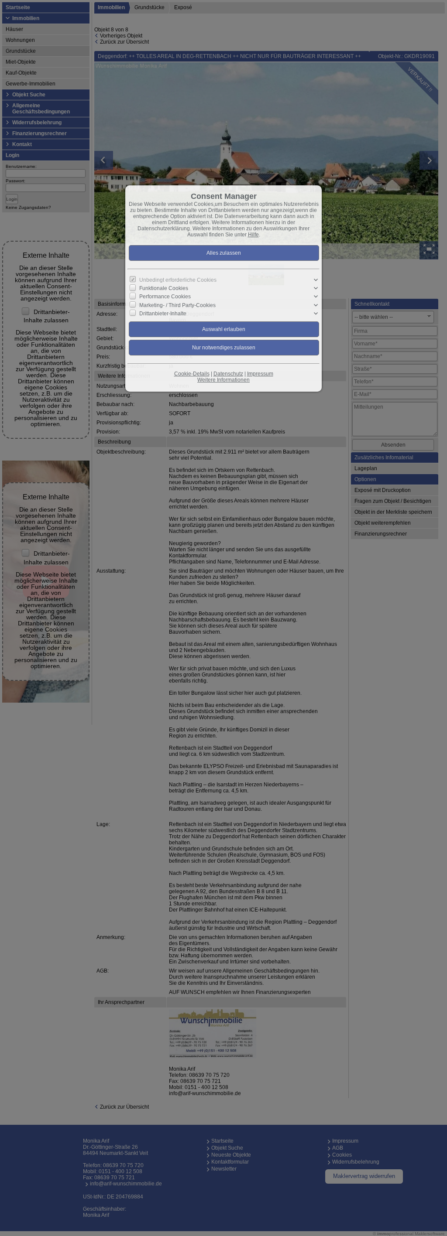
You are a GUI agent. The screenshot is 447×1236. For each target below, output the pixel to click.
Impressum (260, 374)
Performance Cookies (165, 297)
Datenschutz (228, 374)
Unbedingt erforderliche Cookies (178, 280)
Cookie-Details (192, 374)
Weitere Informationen (223, 380)
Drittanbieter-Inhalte (162, 314)
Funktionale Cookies (163, 288)
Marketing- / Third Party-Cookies (177, 305)
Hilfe (253, 235)
